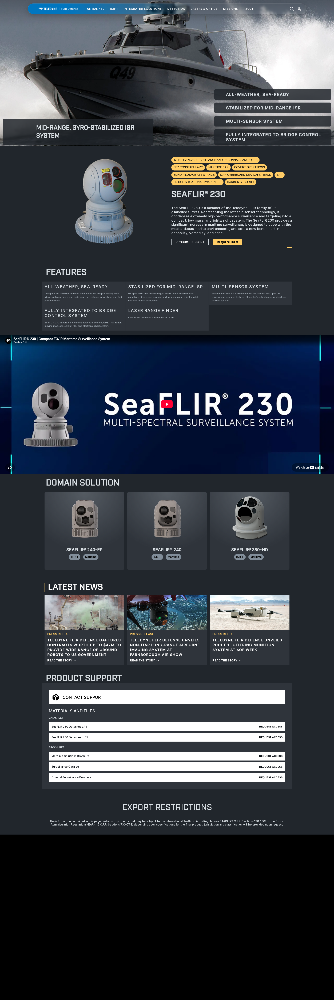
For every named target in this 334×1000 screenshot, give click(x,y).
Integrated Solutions (143, 8)
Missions (230, 8)
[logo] (58, 9)
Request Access (271, 726)
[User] (299, 9)
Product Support (190, 242)
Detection (176, 8)
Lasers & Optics (204, 8)
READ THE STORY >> (61, 660)
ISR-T (114, 8)
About (248, 8)
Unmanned (96, 8)
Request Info (227, 242)
